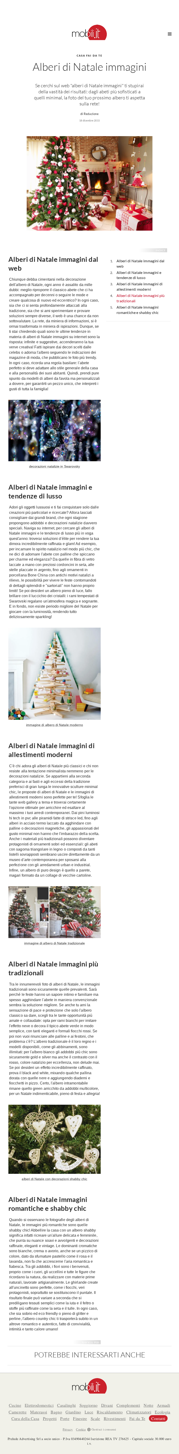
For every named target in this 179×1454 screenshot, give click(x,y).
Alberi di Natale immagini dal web (141, 263)
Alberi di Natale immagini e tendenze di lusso (139, 275)
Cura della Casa (25, 1418)
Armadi (163, 1405)
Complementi (128, 1405)
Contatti (158, 1418)
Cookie (81, 1429)
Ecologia (162, 1412)
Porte (64, 1418)
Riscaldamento (110, 1412)
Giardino (73, 1412)
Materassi (38, 1412)
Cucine (15, 1405)
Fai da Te (137, 1418)
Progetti (50, 1418)
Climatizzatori (138, 1412)
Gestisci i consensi (104, 1429)
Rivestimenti (115, 1418)
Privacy (68, 1429)
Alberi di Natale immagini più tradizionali (141, 298)
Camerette (18, 1412)
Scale (95, 1418)
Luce (89, 1412)
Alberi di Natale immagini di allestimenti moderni (139, 286)
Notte (148, 1405)
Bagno (56, 1412)
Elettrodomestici (39, 1405)
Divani (107, 1405)
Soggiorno (88, 1405)
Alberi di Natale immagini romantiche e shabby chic (138, 310)
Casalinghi (66, 1405)
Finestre (80, 1418)
